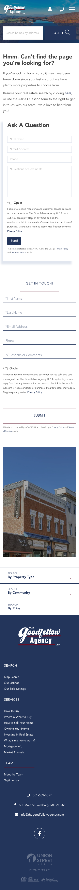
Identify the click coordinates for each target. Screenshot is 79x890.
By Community (19, 592)
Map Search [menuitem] (11, 677)
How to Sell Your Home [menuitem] (18, 723)
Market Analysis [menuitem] (14, 752)
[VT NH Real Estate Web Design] (39, 859)
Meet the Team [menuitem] (13, 774)
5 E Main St (41, 805)
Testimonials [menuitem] (11, 780)
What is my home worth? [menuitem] (19, 740)
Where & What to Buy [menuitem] (18, 717)
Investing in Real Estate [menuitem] (18, 734)
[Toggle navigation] (72, 9)
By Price (14, 608)
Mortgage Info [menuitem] (13, 746)
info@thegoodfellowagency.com (42, 814)
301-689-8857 (62, 10)
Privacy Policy (14, 231)
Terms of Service (18, 253)
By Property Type (21, 577)
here (68, 93)
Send (14, 241)
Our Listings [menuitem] (11, 683)
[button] (60, 33)
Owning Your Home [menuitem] (16, 729)
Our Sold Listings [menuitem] (15, 689)
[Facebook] (39, 833)
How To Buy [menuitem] (11, 711)
